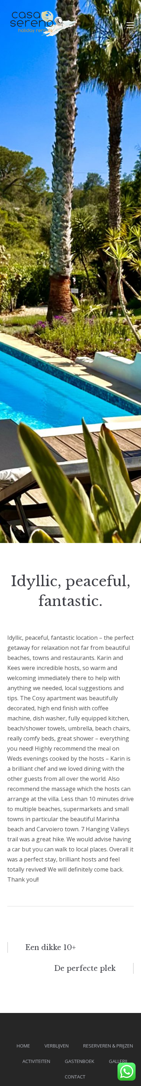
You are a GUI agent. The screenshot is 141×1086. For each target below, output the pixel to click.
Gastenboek (79, 1061)
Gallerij (118, 1061)
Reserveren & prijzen (108, 1045)
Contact (75, 1076)
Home (23, 1045)
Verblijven (56, 1045)
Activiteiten (36, 1061)
